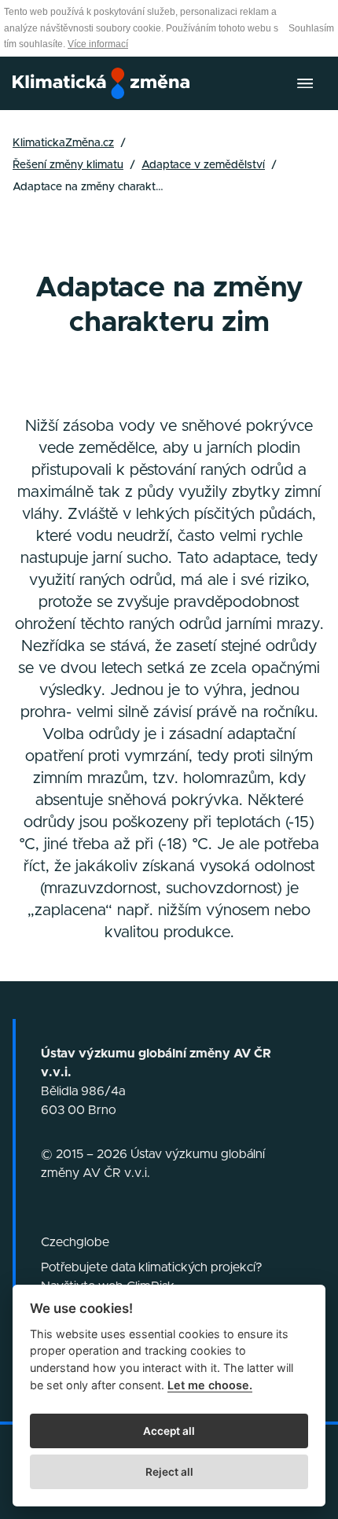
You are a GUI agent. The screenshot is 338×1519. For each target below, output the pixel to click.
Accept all (169, 1431)
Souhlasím (311, 28)
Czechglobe (75, 1242)
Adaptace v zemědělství (203, 165)
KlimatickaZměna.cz (63, 143)
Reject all (169, 1472)
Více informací (98, 44)
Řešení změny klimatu (68, 165)
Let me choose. (209, 1385)
